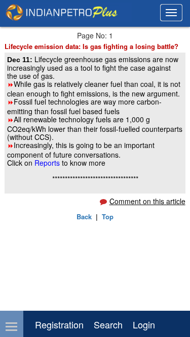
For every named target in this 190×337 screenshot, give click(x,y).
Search (108, 324)
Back (84, 216)
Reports (48, 163)
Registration (59, 324)
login (144, 324)
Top (107, 216)
